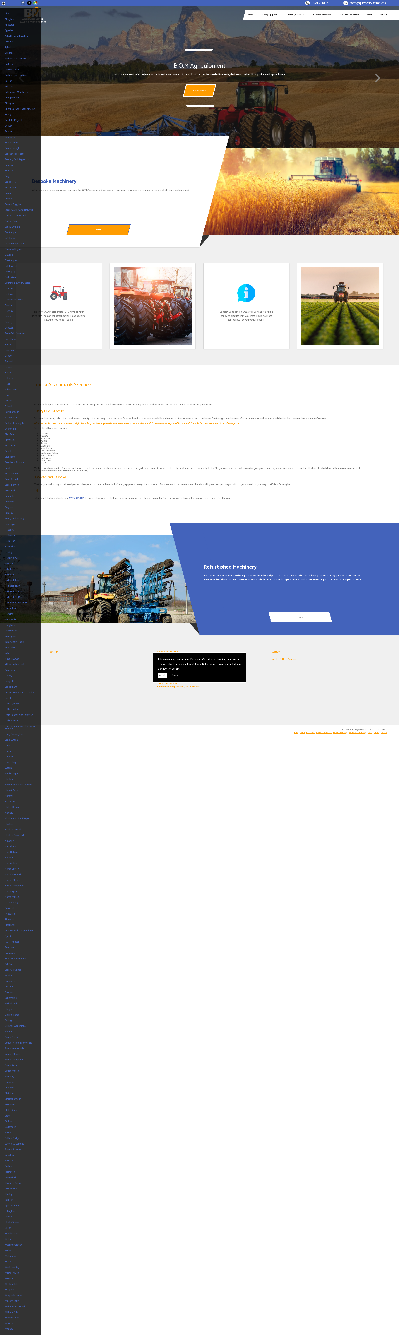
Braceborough (12, 148)
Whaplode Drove (13, 1295)
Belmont (9, 86)
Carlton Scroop (12, 221)
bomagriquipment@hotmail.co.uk (368, 3)
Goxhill (8, 451)
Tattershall (10, 1177)
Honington (10, 608)
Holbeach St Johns (14, 591)
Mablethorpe (11, 773)
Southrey (9, 1076)
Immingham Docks (14, 642)
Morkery (9, 813)
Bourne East (11, 137)
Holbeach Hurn (12, 586)
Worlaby (9, 1329)
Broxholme (10, 187)
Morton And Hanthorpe (17, 818)
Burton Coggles (13, 204)
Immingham (11, 636)
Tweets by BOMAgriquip (283, 659)
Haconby (9, 530)
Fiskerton (9, 378)
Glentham (10, 440)
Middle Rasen (12, 807)
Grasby (8, 468)
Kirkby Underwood (14, 664)
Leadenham (11, 687)
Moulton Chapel (13, 830)
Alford (8, 14)
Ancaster (9, 25)
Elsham (8, 356)
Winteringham (12, 1301)
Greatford (10, 490)
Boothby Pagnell (13, 120)
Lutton (8, 768)
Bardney (9, 53)
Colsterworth (11, 266)
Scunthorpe (11, 998)
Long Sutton (11, 740)
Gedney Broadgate (14, 423)
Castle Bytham (12, 227)
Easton (8, 345)
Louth (8, 751)
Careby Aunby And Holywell (19, 210)
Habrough (10, 524)
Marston (9, 796)
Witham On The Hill (15, 1306)
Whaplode (10, 1290)
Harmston (10, 541)
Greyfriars (9, 507)
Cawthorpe (10, 232)
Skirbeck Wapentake (15, 1026)
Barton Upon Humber (16, 75)
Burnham (9, 193)
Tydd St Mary (12, 1205)
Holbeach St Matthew (16, 603)
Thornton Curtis (13, 1183)
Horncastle (10, 619)
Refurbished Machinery (348, 14)
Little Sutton (11, 720)
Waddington (11, 1234)
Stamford (10, 1104)
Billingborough (12, 98)
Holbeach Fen (12, 580)
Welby (8, 1250)
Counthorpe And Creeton (18, 283)
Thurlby (8, 1194)
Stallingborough (13, 1099)
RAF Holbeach (12, 942)
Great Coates (11, 474)
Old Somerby (11, 902)
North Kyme (11, 891)
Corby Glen (10, 277)
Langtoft (9, 681)
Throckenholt (11, 1189)
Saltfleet (9, 964)
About (369, 14)
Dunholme (10, 317)
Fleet (7, 384)
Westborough (12, 1273)
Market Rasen (12, 790)
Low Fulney (10, 762)
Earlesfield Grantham (15, 333)
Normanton (11, 863)
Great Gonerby (12, 479)
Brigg (7, 176)
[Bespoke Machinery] (299, 191)
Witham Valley (12, 1312)
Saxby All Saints (13, 970)
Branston (9, 171)
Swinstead (10, 1161)
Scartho (9, 987)
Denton (8, 305)
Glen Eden (10, 434)
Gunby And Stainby (14, 518)
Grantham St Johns (14, 462)
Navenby (9, 841)
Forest (8, 395)
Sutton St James (13, 1149)
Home (250, 14)
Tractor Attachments (295, 14)
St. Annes (9, 1088)
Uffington (10, 1211)
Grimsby (9, 513)
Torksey (9, 1200)
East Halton (11, 339)
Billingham (10, 103)
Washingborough (13, 1245)
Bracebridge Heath (14, 154)
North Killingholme (14, 886)
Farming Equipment (269, 14)
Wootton (9, 1323)
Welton (8, 1262)
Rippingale (10, 953)
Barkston (9, 64)
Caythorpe (10, 238)
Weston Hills (11, 1284)
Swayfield (9, 1155)
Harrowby (10, 547)
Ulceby (8, 1217)
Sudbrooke (10, 1127)
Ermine (8, 367)
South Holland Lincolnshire (18, 1043)
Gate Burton (11, 417)
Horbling (9, 614)
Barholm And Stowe (15, 58)
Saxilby (8, 975)
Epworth (9, 361)
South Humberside (14, 1048)
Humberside (11, 631)
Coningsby (10, 272)
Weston (9, 1278)
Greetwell (9, 502)
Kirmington (10, 670)
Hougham (10, 625)
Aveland (9, 42)
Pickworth (10, 919)
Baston (8, 81)
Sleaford (9, 1032)
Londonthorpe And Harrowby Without (20, 727)
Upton (8, 1228)
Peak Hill (9, 908)
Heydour (9, 563)
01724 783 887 (319, 3)
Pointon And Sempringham (19, 931)
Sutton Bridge (12, 1138)
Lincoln (8, 698)
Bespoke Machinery (322, 14)
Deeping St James (14, 300)
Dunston (9, 328)
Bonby (8, 115)
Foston (8, 401)
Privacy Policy (194, 664)
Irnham (8, 653)
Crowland (9, 288)
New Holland (11, 852)
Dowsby (9, 311)
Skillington (10, 1020)
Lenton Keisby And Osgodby (19, 692)
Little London (12, 709)
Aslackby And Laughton (17, 36)
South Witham (12, 1071)
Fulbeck (8, 406)
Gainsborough (12, 412)
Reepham (9, 947)
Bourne (8, 131)
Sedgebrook (11, 1003)
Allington (9, 19)
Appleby (9, 30)
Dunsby (8, 322)
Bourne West (11, 143)
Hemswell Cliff (12, 558)
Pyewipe (9, 936)
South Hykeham (13, 1054)
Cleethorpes (11, 260)
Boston (8, 126)
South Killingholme (14, 1060)
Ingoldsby (10, 648)
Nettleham (10, 846)
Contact (383, 14)
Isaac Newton (12, 659)
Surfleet (9, 1133)
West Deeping (12, 1267)
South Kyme (11, 1065)
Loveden (9, 757)
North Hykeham (13, 880)
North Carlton (12, 869)
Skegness (9, 1009)
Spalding (9, 1082)
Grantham (10, 457)
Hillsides (9, 569)
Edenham (9, 350)
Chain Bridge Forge (14, 244)
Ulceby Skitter (12, 1222)
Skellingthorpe (12, 1015)
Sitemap (384, 732)
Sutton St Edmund (14, 1144)
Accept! (162, 675)
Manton (9, 779)
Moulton (9, 824)
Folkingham (11, 389)
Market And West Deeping (18, 785)
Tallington (10, 1172)
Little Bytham (12, 704)
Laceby (8, 676)
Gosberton (10, 446)
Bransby (9, 165)
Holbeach (9, 575)
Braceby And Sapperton (17, 159)
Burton (8, 199)
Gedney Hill (10, 429)
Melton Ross (11, 802)
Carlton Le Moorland (15, 216)
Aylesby (8, 47)
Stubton (9, 1121)
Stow (7, 1116)
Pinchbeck (10, 925)
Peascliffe (10, 914)
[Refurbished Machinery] (100, 579)
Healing (8, 552)
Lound (8, 745)
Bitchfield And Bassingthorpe (20, 109)
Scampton (10, 981)
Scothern (9, 992)
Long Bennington (14, 734)
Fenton (8, 373)
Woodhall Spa (12, 1318)
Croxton (9, 294)
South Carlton (12, 1037)
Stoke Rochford (13, 1110)
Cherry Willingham (14, 249)
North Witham (12, 897)
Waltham (9, 1239)
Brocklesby (10, 182)
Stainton (9, 1093)
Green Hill (9, 496)
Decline (175, 675)
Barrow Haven (12, 70)
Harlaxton (10, 535)
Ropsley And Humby (15, 959)
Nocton (9, 858)
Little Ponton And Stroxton (19, 715)
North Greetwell (13, 874)
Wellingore (10, 1256)
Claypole (9, 255)
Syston (8, 1166)
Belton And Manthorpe (16, 92)
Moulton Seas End (14, 835)
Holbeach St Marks (14, 597)
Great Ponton (12, 485)
